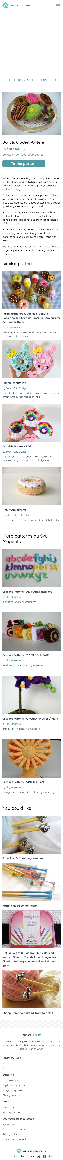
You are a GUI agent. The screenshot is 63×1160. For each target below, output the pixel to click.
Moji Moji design (15, 327)
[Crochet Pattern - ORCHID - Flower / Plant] (31, 695)
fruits (17, 332)
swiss (12, 665)
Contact (6, 1068)
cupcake (7, 393)
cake (18, 665)
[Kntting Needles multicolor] (31, 882)
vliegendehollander (48, 519)
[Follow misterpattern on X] (39, 1156)
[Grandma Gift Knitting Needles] (31, 835)
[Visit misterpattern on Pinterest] (50, 1156)
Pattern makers (11, 1080)
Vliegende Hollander (17, 515)
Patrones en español (14, 1139)
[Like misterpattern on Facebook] (44, 1156)
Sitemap (31, 1156)
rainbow (7, 460)
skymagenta (36, 154)
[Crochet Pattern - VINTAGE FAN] (31, 758)
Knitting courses (11, 1112)
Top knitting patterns (14, 1085)
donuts (6, 154)
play (35, 792)
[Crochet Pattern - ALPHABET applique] (31, 568)
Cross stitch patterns (13, 1129)
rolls (24, 665)
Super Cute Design (16, 388)
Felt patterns (9, 1124)
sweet (16, 154)
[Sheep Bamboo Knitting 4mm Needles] (31, 989)
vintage (6, 792)
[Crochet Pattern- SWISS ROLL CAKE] (31, 631)
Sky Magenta (16, 148)
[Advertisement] (31, 44)
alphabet (7, 601)
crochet (52, 332)
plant (21, 728)
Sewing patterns (11, 1134)
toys (10, 332)
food (24, 154)
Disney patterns (11, 1095)
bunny (56, 393)
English (37, 1034)
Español (26, 1034)
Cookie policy (18, 1156)
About (5, 1063)
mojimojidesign (20, 335)
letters (17, 601)
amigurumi (41, 332)
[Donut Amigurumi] (31, 486)
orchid (5, 728)
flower (14, 728)
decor (15, 792)
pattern (6, 335)
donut (30, 393)
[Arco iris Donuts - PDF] (31, 423)
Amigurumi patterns (13, 1090)
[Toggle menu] (58, 5)
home (22, 792)
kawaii (38, 393)
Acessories (8, 1107)
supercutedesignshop (28, 396)
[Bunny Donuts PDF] (31, 359)
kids (4, 332)
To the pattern (24, 163)
